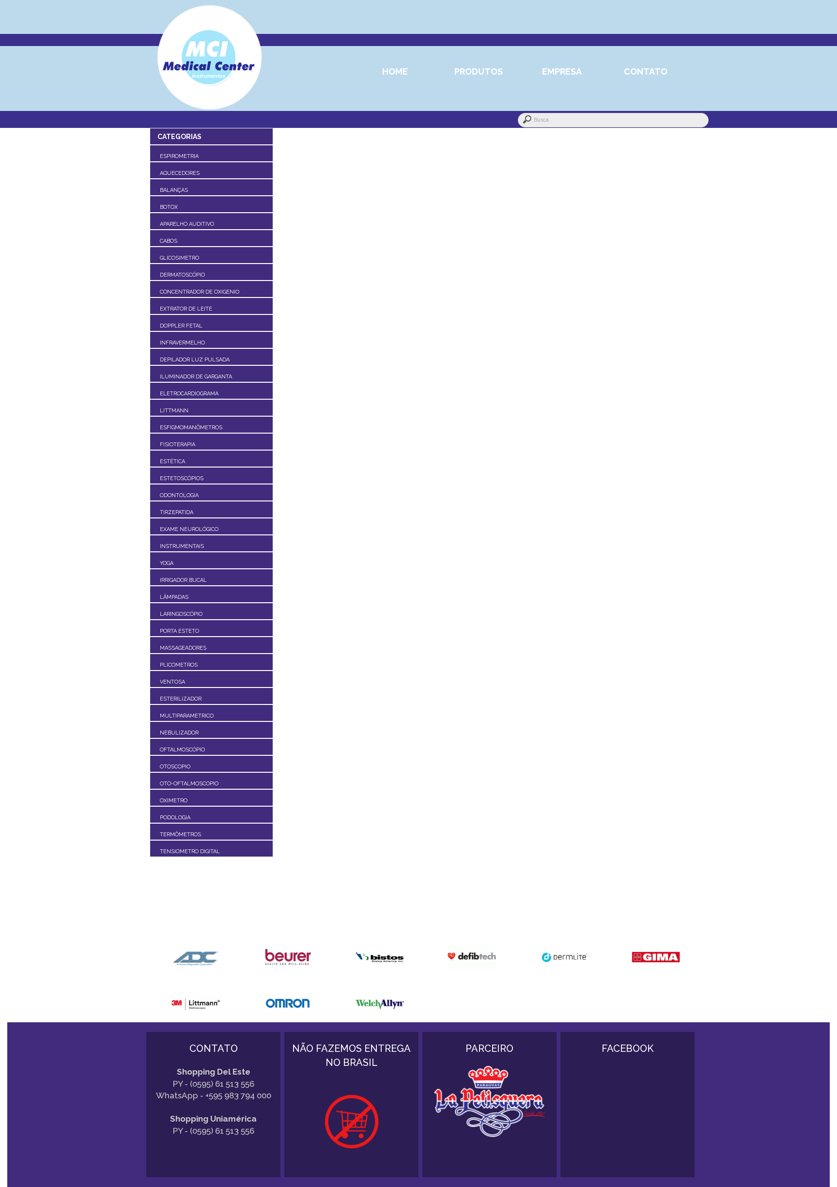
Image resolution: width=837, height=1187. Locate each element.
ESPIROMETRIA (179, 156)
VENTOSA (172, 682)
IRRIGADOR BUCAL (183, 580)
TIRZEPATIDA (176, 512)
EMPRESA (562, 71)
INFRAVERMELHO (182, 343)
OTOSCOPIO (175, 767)
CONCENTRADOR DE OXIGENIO (199, 292)
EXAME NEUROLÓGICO (189, 529)
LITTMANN (174, 410)
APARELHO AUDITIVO (187, 224)
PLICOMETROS (179, 665)
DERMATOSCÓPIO (182, 275)
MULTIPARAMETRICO (187, 716)
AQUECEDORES (180, 173)
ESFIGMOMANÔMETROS (191, 427)
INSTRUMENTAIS (182, 546)
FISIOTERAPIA (177, 444)
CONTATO (645, 71)
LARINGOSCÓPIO (181, 614)
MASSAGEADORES (183, 648)
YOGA (166, 563)
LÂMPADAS (174, 597)
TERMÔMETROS (180, 834)
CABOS (168, 241)
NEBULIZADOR (179, 733)
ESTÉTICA (172, 461)
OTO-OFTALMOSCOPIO (189, 784)
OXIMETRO (173, 800)
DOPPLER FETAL (181, 326)
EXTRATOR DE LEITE (186, 309)
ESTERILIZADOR (181, 699)
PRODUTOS (478, 71)
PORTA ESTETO (179, 631)
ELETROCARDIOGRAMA (189, 393)
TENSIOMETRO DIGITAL (190, 851)
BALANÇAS (174, 190)
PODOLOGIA (175, 817)
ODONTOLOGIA (179, 495)
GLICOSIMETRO (179, 258)
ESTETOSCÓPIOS (181, 478)
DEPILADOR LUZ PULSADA (195, 360)
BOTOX (169, 207)
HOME (395, 71)
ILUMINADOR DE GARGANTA (196, 377)
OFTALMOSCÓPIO (182, 750)
